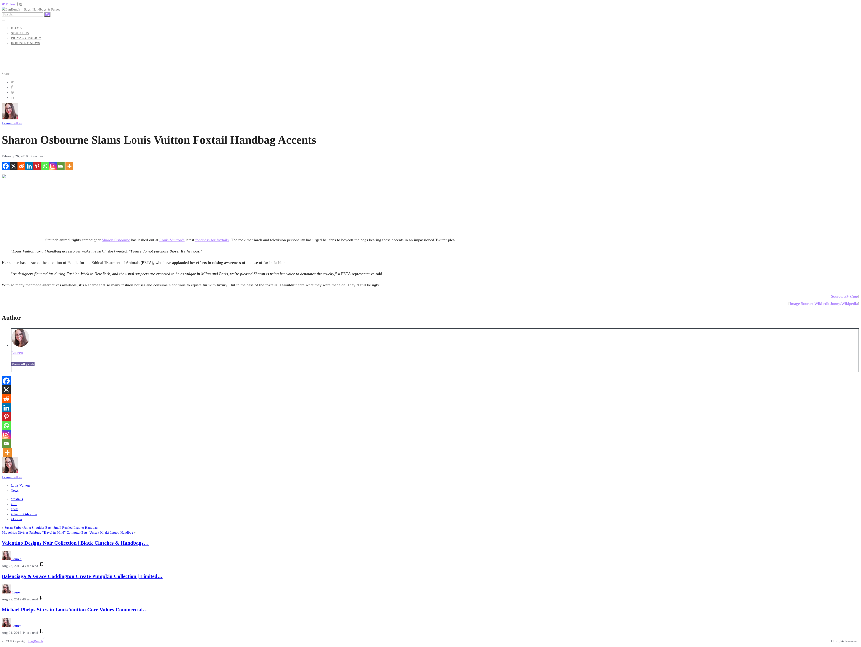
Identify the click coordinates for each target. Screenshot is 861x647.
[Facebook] (6, 166)
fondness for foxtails (212, 240)
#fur (14, 504)
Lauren (12, 123)
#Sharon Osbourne (24, 514)
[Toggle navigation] (3, 20)
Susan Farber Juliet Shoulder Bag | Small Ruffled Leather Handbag (51, 527)
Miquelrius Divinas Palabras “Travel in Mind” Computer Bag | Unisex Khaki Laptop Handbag (67, 532)
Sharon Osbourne (116, 240)
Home (16, 28)
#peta (14, 509)
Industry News (25, 43)
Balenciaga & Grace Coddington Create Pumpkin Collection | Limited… (82, 576)
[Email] (61, 166)
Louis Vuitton (20, 485)
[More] (69, 166)
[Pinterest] (37, 166)
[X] (13, 166)
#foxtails (17, 499)
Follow (10, 4)
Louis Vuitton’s (172, 240)
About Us (20, 33)
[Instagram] (53, 166)
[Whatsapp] (45, 166)
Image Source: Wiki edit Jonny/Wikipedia (824, 303)
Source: (844, 296)
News (15, 490)
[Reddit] (21, 166)
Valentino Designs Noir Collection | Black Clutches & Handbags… (75, 543)
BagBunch (35, 641)
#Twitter (16, 519)
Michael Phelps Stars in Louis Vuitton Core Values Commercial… (75, 609)
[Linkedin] (29, 166)
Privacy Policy (26, 38)
